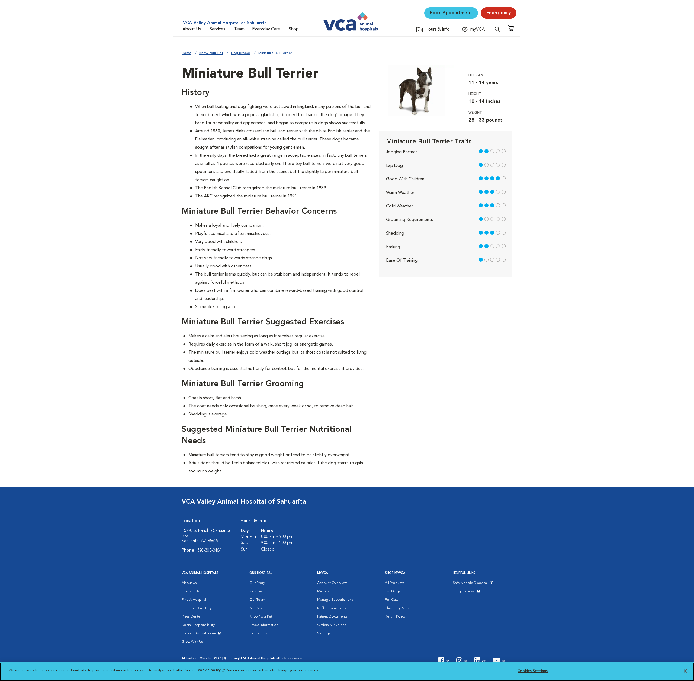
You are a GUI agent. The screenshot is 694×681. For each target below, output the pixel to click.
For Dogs (392, 591)
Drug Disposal (466, 593)
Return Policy (395, 616)
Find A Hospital (194, 600)
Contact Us (190, 591)
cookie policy (211, 670)
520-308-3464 (209, 550)
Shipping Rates (397, 608)
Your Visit (256, 608)
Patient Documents (332, 616)
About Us (191, 29)
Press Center (191, 616)
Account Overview (332, 583)
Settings (323, 633)
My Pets (323, 591)
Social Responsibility (198, 625)
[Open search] (498, 29)
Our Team (257, 600)
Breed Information (263, 625)
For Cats (391, 600)
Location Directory (196, 608)
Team (239, 29)
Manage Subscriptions (335, 600)
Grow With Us (192, 642)
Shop (294, 29)
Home (186, 53)
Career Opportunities (200, 635)
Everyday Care (266, 29)
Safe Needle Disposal (471, 584)
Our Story (257, 583)
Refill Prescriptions (331, 608)
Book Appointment (451, 13)
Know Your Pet (211, 53)
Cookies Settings (533, 671)
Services (217, 29)
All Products (394, 583)
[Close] (685, 671)
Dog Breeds (240, 53)
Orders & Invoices (331, 625)
